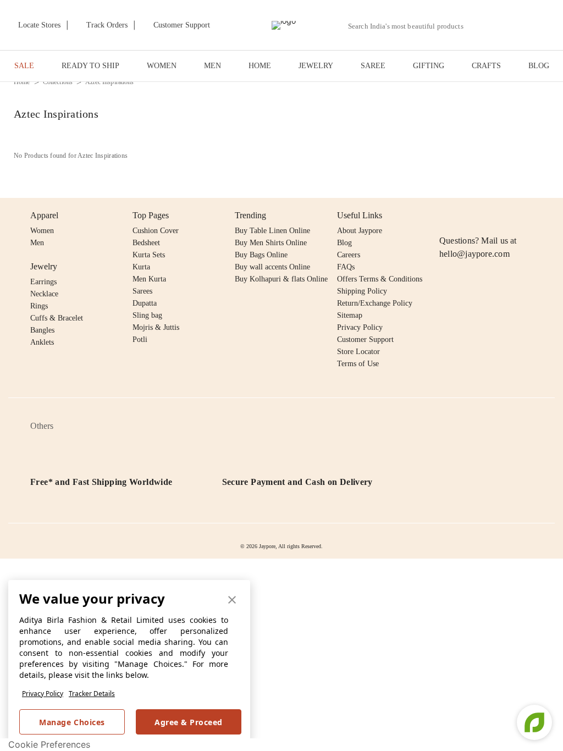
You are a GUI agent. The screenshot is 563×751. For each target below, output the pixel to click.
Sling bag (147, 315)
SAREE (373, 66)
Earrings (43, 282)
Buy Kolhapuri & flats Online (281, 279)
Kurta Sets (149, 255)
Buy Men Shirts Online (271, 243)
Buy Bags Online (261, 255)
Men (37, 243)
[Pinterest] (530, 215)
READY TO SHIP (90, 66)
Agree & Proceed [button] (188, 722)
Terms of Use (358, 364)
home (22, 82)
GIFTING (428, 66)
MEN (212, 66)
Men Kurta (149, 279)
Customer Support (365, 339)
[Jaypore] (284, 25)
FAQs (346, 267)
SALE (24, 66)
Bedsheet (146, 243)
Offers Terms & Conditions (379, 279)
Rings (39, 306)
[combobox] (410, 26)
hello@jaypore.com (474, 253)
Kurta (141, 267)
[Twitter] (488, 215)
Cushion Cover (156, 231)
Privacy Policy (42, 693)
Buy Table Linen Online (272, 231)
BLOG (538, 66)
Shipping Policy (362, 291)
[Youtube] (509, 215)
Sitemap (349, 315)
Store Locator (358, 351)
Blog (344, 243)
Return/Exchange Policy (374, 303)
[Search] (478, 26)
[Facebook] (467, 215)
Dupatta (145, 303)
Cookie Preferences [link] (49, 744)
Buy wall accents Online (272, 267)
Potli (140, 339)
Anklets (42, 342)
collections (58, 82)
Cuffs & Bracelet (56, 318)
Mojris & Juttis (156, 327)
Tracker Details (92, 693)
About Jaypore (359, 231)
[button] (504, 25)
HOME (260, 66)
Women (42, 231)
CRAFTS (486, 66)
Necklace (44, 294)
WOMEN (161, 66)
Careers (348, 255)
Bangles (42, 330)
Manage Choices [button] (71, 722)
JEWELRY (316, 66)
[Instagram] (445, 215)
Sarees (142, 291)
